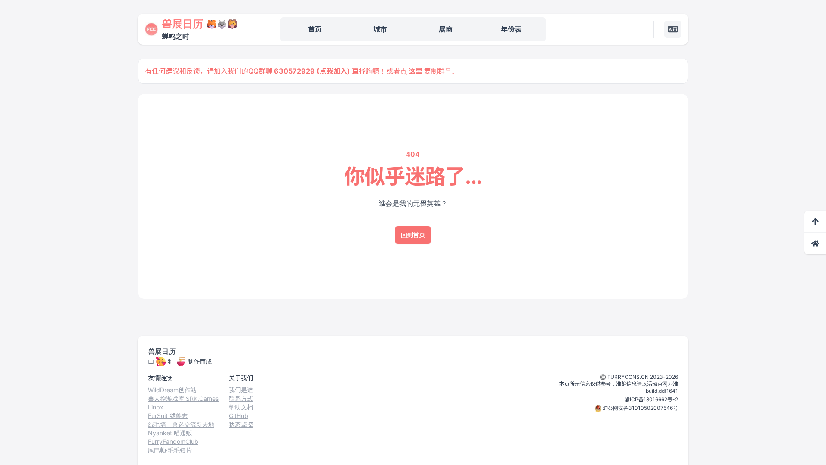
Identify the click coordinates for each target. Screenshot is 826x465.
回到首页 (413, 235)
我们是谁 (241, 390)
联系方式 (241, 398)
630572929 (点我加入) (312, 71)
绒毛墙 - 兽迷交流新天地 (181, 424)
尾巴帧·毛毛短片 (170, 450)
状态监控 (241, 424)
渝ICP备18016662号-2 (651, 399)
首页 (315, 29)
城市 (380, 29)
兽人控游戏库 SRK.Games (183, 398)
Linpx (155, 407)
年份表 (511, 29)
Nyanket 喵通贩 (170, 433)
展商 (446, 29)
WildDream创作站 (172, 390)
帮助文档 (241, 407)
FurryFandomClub (173, 441)
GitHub (238, 415)
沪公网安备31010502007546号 (640, 408)
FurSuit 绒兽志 (168, 415)
